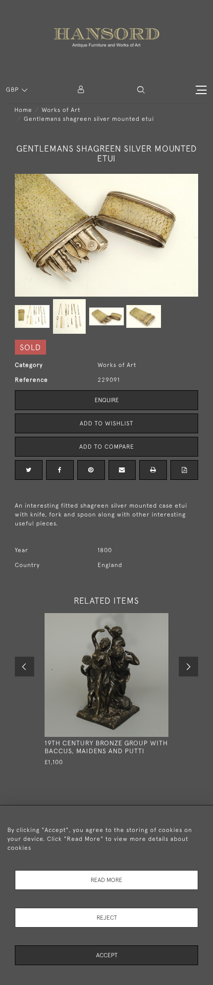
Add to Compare (106, 446)
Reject (107, 917)
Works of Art (61, 109)
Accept (106, 955)
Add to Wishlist (106, 423)
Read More (106, 880)
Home (23, 109)
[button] (141, 90)
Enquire (107, 400)
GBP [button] (13, 89)
